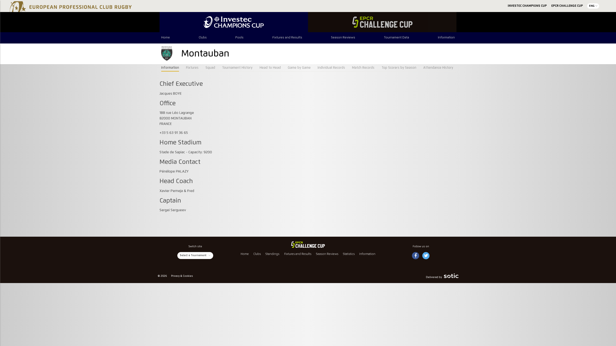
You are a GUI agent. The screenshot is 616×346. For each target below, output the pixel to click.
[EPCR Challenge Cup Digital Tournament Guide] (382, 22)
